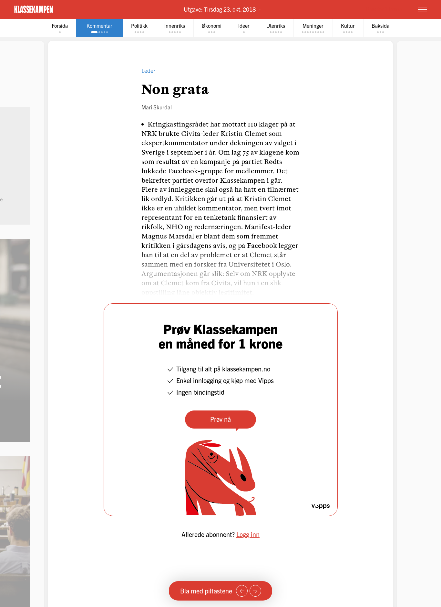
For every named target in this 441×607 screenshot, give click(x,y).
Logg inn (248, 534)
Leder (148, 70)
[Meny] (422, 9)
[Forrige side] (242, 591)
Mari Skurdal (156, 107)
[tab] (59, 28)
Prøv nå (220, 419)
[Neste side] (255, 591)
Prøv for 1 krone (384, 9)
